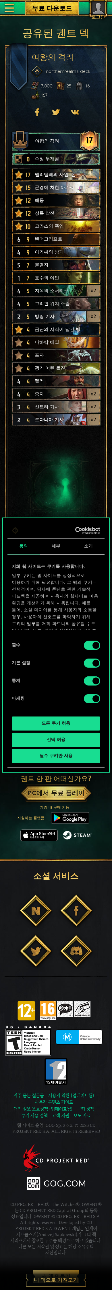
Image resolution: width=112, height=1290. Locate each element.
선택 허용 (56, 739)
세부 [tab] (56, 546)
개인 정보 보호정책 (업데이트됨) (43, 1109)
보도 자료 (82, 1116)
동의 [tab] (23, 546)
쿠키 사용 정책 (34, 1116)
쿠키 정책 (85, 1109)
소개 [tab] (88, 546)
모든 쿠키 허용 (56, 723)
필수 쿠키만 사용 (56, 756)
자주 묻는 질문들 (28, 1095)
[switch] (92, 663)
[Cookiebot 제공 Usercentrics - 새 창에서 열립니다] (76, 530)
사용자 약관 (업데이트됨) (71, 1095)
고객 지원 (60, 1116)
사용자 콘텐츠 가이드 (54, 1102)
